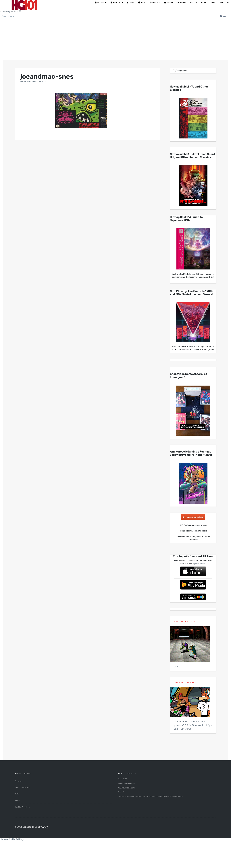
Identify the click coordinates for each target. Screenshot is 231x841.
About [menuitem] (213, 2)
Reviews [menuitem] (100, 2)
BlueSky (6, 11)
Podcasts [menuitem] (156, 2)
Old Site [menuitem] (225, 2)
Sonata (17, 800)
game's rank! (199, 563)
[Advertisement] (115, 39)
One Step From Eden (22, 807)
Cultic (17, 794)
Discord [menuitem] (193, 2)
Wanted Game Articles (126, 787)
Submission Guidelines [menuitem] (176, 2)
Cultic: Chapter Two (22, 787)
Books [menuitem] (143, 2)
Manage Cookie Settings (12, 839)
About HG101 (122, 779)
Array (45, 827)
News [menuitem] (132, 2)
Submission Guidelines (126, 783)
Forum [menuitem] (203, 2)
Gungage (18, 781)
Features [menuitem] (117, 2)
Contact (121, 792)
